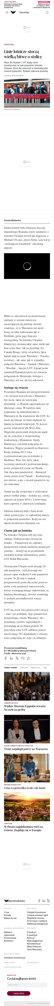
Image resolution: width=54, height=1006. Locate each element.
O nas (6, 912)
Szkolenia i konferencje (14, 958)
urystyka (24, 12)
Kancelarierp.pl (33, 944)
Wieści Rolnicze (34, 946)
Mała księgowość (35, 941)
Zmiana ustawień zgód (37, 915)
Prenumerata (10, 938)
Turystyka (9, 45)
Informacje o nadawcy (37, 921)
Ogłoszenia (9, 935)
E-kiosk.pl (31, 932)
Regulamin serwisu (35, 918)
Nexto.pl (30, 938)
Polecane (24, 668)
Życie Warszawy (34, 949)
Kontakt (7, 915)
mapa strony (9, 963)
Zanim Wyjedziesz (11, 703)
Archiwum (8, 941)
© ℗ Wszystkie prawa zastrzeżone (20, 651)
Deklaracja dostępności (37, 924)
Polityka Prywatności (36, 912)
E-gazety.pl (32, 935)
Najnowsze (35, 668)
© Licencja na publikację (15, 648)
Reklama (8, 932)
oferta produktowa (12, 967)
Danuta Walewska (12, 220)
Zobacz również (10, 668)
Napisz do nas (10, 918)
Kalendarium (32, 963)
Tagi (45, 668)
